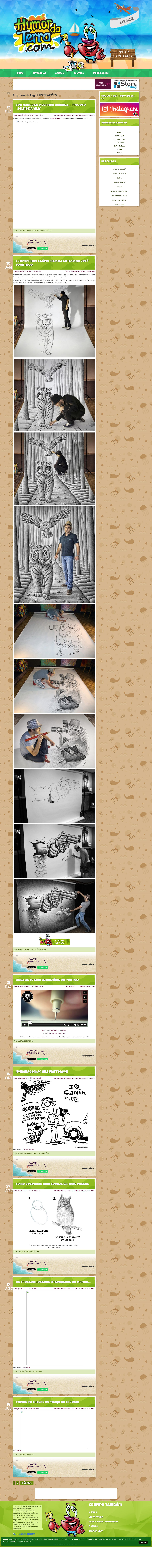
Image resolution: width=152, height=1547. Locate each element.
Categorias (39, 73)
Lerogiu (19, 1450)
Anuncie (60, 73)
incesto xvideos (119, 182)
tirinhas (119, 132)
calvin (30, 1153)
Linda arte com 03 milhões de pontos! (47, 980)
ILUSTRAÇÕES (90, 115)
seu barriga (38, 230)
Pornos (93, 1527)
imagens (43, 949)
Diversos (82, 115)
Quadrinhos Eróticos (119, 200)
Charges (21, 1251)
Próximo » (26, 1482)
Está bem (143, 1542)
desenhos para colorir (119, 196)
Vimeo (64, 1030)
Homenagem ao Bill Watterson (42, 1072)
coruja (26, 1251)
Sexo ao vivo (96, 1531)
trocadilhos (38, 1371)
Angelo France (54, 118)
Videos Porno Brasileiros (103, 1522)
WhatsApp (42, 248)
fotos (27, 949)
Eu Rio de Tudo (119, 146)
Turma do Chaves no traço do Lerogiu (47, 1402)
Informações (101, 73)
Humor (119, 149)
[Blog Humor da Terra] (59, 42)
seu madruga (46, 230)
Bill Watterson (23, 1153)
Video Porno (96, 1517)
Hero (43, 1030)
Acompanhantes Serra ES (119, 191)
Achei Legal (119, 136)
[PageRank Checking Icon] (24, 1534)
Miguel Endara (54, 1030)
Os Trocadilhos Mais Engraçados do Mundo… (53, 1282)
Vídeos (93, 986)
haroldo (35, 1153)
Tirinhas (31, 1371)
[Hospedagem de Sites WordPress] (125, 84)
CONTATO (79, 73)
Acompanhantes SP (119, 169)
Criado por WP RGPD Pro (24, 1542)
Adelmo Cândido (28, 1149)
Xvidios (119, 153)
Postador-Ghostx (63, 115)
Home (20, 73)
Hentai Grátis (119, 205)
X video (93, 1513)
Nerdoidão (26, 1367)
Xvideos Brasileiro (119, 173)
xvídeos (119, 187)
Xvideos (119, 178)
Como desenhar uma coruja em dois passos (52, 1184)
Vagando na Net (119, 139)
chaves (20, 230)
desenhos (21, 949)
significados (119, 142)
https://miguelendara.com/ (57, 1033)
